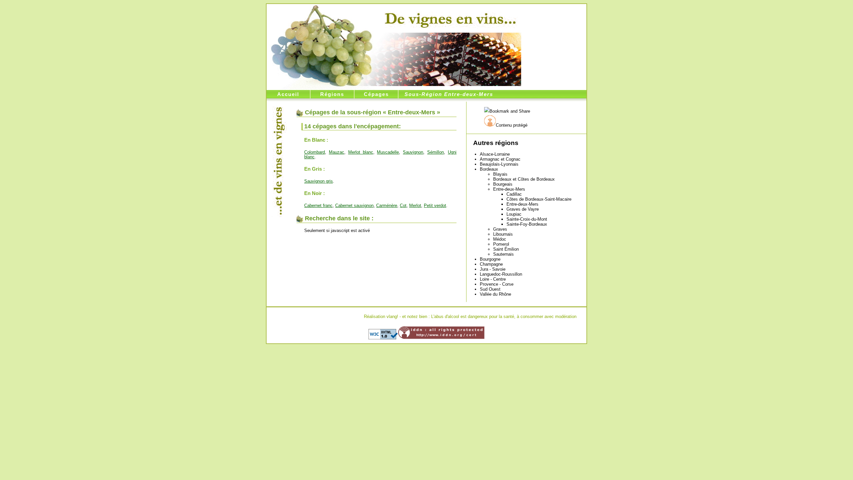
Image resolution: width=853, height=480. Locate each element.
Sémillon (435, 152)
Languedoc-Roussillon (501, 274)
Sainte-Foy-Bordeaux (526, 224)
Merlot (415, 205)
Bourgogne (490, 259)
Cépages (376, 94)
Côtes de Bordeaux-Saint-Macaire (538, 199)
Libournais (503, 234)
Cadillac (514, 194)
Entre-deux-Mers (509, 189)
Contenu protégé (511, 125)
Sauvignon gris (318, 181)
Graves (500, 229)
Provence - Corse (496, 284)
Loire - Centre (493, 279)
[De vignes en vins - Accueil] (450, 19)
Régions (332, 94)
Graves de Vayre (522, 209)
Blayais (500, 174)
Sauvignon (413, 152)
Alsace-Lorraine (495, 154)
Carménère (386, 205)
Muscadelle (388, 152)
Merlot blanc (360, 152)
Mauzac (336, 152)
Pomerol (501, 244)
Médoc (499, 239)
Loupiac (513, 214)
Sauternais (503, 254)
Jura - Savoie (492, 269)
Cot (403, 205)
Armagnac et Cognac (500, 159)
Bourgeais (502, 184)
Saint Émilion (506, 249)
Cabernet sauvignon (354, 205)
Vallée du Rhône (495, 294)
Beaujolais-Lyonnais (499, 164)
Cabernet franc (318, 205)
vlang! (392, 316)
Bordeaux (489, 169)
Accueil (288, 94)
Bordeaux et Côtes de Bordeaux (524, 179)
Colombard (314, 152)
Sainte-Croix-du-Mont (526, 219)
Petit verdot (435, 205)
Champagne (491, 264)
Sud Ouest (490, 289)
